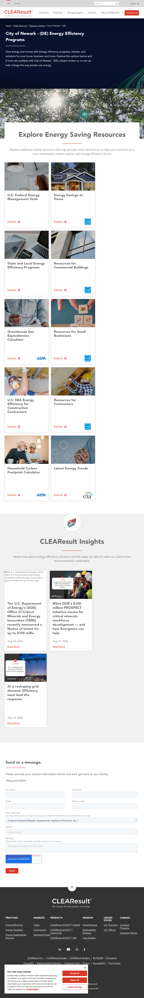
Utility (37, 925)
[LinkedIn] (60, 949)
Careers (92, 13)
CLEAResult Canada (57, 958)
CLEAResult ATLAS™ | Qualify (65, 925)
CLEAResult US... (35, 958)
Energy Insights (75, 13)
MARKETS (39, 918)
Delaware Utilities (37, 26)
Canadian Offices (128, 933)
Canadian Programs (124, 926)
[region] (46, 979)
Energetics (111, 958)
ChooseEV (28, 963)
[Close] (85, 967)
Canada (17, 3)
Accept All (74, 973)
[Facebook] (84, 949)
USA (8, 3)
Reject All (74, 980)
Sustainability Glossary (89, 931)
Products (44, 13)
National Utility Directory (49, 963)
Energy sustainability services (16, 936)
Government (40, 930)
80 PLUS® (98, 958)
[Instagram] (77, 949)
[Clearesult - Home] (72, 903)
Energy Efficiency (14, 925)
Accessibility (99, 963)
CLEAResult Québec (80, 958)
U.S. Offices (109, 930)
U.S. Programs (111, 925)
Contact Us (131, 13)
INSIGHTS (88, 918)
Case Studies (89, 938)
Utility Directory (20, 26)
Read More (13, 647)
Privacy (86, 963)
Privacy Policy (32, 989)
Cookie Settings (75, 987)
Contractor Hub (72, 963)
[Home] (18, 13)
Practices (57, 13)
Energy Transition (14, 930)
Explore (12, 221)
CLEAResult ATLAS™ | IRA (63, 938)
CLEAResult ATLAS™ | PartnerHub (61, 931)
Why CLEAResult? (111, 13)
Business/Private (42, 935)
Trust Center (114, 963)
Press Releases (90, 925)
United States (108, 919)
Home (8, 26)
